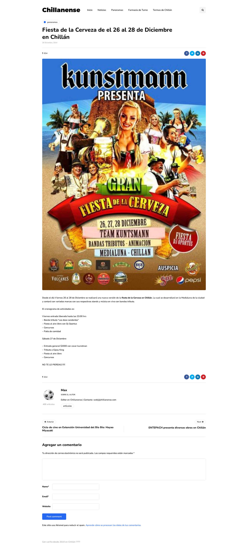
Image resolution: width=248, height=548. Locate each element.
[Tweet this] (192, 53)
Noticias (102, 10)
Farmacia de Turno (138, 10)
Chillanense (61, 10)
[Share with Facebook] (186, 53)
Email (45, 496)
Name (45, 486)
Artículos (67, 406)
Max (64, 390)
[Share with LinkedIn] (197, 53)
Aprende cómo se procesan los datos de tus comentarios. (113, 525)
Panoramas (117, 10)
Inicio (89, 10)
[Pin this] (203, 53)
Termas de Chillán (162, 10)
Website (46, 506)
